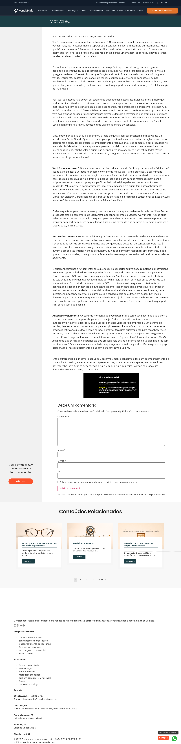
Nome (61, 450)
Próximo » (102, 580)
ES (166, 2)
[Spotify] (23, 625)
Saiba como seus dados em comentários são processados (134, 494)
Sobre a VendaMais (29, 665)
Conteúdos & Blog (28, 684)
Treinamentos (57, 10)
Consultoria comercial (30, 637)
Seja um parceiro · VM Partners (35, 678)
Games (83, 10)
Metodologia (25, 668)
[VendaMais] (23, 11)
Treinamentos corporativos (33, 640)
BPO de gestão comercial (32, 650)
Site (59, 472)
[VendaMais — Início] (90, 603)
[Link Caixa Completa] (39, 546)
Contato (163, 737)
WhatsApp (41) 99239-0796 (142, 2)
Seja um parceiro (21, 2)
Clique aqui (103, 387)
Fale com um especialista (162, 10)
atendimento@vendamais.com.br (110, 2)
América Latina (27, 671)
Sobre (140, 10)
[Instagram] (18, 625)
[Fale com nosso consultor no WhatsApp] (174, 738)
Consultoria (42, 10)
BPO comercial (96, 10)
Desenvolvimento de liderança (35, 643)
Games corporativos (30, 647)
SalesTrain (110, 10)
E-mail (62, 461)
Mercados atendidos (29, 674)
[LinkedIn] (15, 625)
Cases (120, 10)
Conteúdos (130, 10)
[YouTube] (20, 625)
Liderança (71, 10)
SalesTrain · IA (26, 653)
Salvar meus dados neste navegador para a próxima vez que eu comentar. (98, 482)
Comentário (65, 416)
